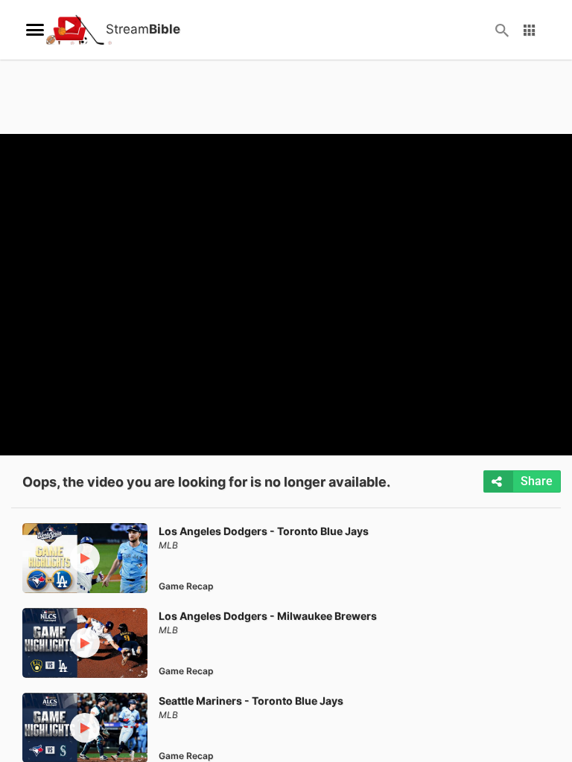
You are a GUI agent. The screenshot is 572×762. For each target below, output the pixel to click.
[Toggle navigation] (35, 30)
